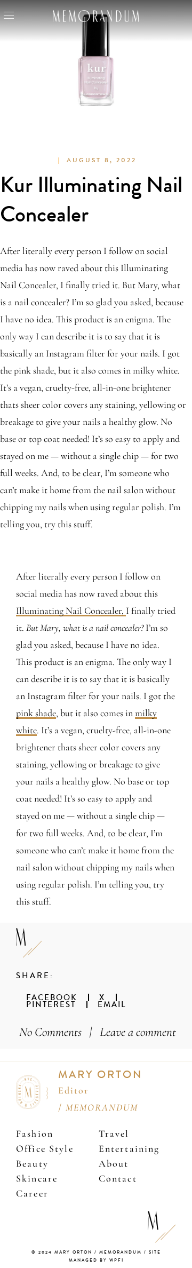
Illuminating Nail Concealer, (71, 610)
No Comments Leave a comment (97, 1032)
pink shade (36, 713)
